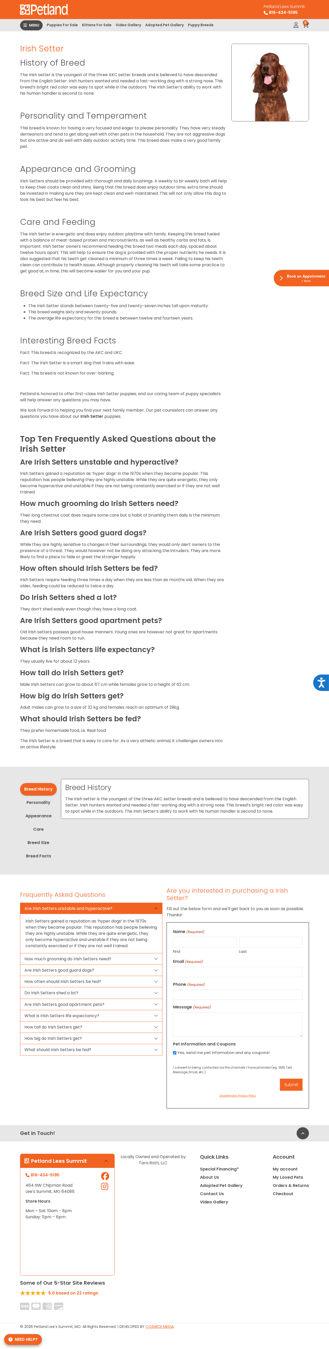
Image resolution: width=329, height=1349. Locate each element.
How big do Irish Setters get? (53, 1038)
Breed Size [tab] (38, 843)
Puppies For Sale (62, 25)
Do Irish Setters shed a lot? (51, 993)
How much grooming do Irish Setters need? (67, 959)
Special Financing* (219, 1169)
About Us (209, 1177)
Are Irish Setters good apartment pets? (64, 1004)
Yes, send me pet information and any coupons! (223, 1052)
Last (243, 951)
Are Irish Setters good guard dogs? (59, 970)
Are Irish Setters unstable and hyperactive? (68, 908)
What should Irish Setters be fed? (57, 1050)
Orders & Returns (291, 1185)
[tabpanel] (185, 799)
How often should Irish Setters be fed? (62, 981)
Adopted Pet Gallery (164, 25)
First (177, 951)
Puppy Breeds (201, 25)
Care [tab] (38, 829)
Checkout (283, 1194)
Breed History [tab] (38, 789)
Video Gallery (128, 25)
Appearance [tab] (38, 816)
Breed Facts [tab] (38, 856)
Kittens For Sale (97, 25)
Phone (189, 984)
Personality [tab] (38, 802)
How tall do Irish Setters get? (53, 1027)
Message (192, 1007)
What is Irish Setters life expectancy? (61, 1016)
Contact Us (212, 1194)
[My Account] (296, 25)
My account (285, 1169)
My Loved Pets (288, 1177)
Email (188, 961)
